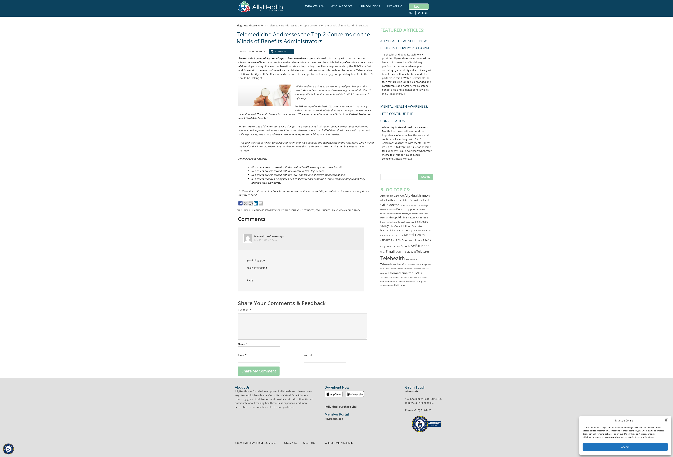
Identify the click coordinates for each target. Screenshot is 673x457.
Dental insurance (388, 209)
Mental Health (414, 235)
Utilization (400, 285)
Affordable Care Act (392, 195)
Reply (250, 280)
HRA (415, 230)
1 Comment (281, 51)
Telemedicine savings (405, 281)
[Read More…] (397, 93)
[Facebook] (422, 13)
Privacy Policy (290, 443)
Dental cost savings (419, 205)
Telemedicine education (402, 268)
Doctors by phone (407, 209)
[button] (666, 420)
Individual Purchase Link (341, 406)
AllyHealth (261, 6)
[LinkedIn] (426, 13)
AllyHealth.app (334, 418)
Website (308, 355)
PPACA (357, 210)
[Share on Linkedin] (256, 203)
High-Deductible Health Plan (403, 226)
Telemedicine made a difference (394, 277)
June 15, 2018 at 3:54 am (266, 240)
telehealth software (266, 236)
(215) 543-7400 (422, 410)
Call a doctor (389, 205)
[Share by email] (261, 203)
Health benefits (393, 222)
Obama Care (346, 210)
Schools (405, 246)
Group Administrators (301, 210)
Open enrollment (412, 240)
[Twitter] (418, 13)
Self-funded (420, 245)
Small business (398, 251)
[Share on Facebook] (240, 203)
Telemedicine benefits (393, 264)
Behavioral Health (420, 200)
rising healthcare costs (390, 246)
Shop (382, 252)
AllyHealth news (417, 195)
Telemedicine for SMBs (405, 273)
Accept (625, 446)
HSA (419, 230)
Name (242, 344)
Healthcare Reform (262, 210)
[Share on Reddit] (251, 203)
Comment (244, 309)
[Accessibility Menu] (8, 449)
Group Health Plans (326, 210)
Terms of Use (309, 443)
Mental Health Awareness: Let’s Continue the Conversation (404, 113)
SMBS (413, 252)
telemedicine (411, 259)
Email (242, 355)
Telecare (422, 251)
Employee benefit (410, 213)
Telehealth (392, 258)
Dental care (405, 205)
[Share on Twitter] (245, 203)
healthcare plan (407, 222)
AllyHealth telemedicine (394, 200)
